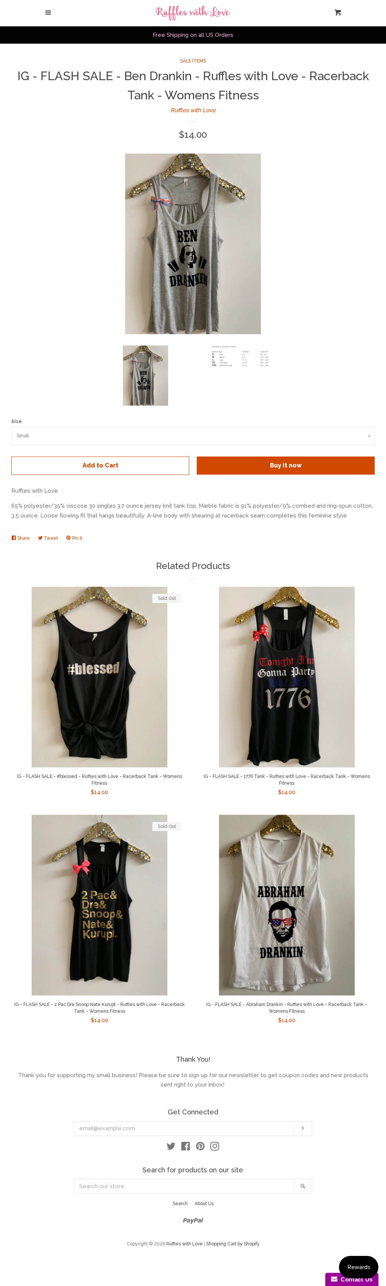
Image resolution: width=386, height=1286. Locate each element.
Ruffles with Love (193, 110)
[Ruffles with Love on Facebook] (185, 1147)
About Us (204, 1203)
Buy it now (286, 465)
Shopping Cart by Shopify (233, 1243)
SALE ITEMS (193, 61)
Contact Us (355, 1279)
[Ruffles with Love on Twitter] (171, 1147)
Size (16, 421)
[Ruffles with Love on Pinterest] (200, 1147)
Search (180, 1203)
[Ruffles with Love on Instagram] (214, 1147)
